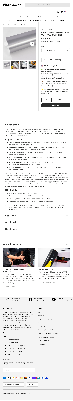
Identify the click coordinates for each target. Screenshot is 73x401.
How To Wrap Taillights (47, 269)
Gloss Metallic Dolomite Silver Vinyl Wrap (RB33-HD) (18, 24)
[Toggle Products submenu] (35, 17)
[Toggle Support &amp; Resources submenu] (26, 20)
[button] (67, 11)
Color (43, 56)
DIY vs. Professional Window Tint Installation (16, 270)
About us (19, 17)
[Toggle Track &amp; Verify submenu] (40, 20)
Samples (52, 17)
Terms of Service (43, 341)
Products (30, 17)
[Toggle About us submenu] (24, 17)
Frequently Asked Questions (48, 333)
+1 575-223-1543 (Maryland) (16, 348)
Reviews (60, 17)
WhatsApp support (13, 354)
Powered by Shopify (25, 393)
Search (40, 312)
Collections (42, 17)
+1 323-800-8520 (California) (16, 343)
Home (12, 17)
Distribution (47, 20)
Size (42, 46)
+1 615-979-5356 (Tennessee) (17, 340)
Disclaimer (41, 326)
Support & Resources (16, 20)
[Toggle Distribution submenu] (53, 20)
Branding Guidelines (45, 319)
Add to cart (61, 100)
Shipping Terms (43, 323)
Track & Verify (34, 20)
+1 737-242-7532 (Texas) (15, 351)
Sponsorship (42, 344)
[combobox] (47, 5)
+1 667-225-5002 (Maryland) (16, 346)
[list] (19, 43)
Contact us (60, 20)
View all (67, 244)
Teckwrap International (13, 393)
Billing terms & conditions (47, 337)
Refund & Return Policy (46, 330)
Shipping (44, 41)
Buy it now (55, 105)
